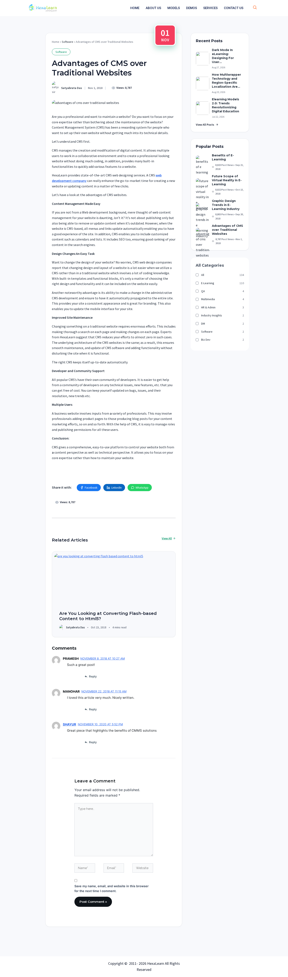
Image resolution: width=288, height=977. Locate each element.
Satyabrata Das (71, 88)
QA (203, 291)
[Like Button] (140, 87)
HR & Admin (208, 307)
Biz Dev (205, 339)
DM (203, 323)
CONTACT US (233, 8)
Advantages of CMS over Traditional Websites (227, 229)
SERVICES (210, 8)
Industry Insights (211, 315)
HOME (134, 8)
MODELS (173, 8)
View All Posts (205, 124)
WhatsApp (142, 487)
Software (67, 42)
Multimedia (208, 299)
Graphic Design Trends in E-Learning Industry (226, 205)
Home (55, 42)
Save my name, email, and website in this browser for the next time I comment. (111, 888)
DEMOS (191, 8)
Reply (93, 676)
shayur (69, 724)
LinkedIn (116, 487)
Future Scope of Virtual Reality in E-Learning (227, 180)
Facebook (91, 487)
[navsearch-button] (255, 8)
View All (167, 538)
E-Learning (207, 283)
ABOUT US (153, 8)
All (202, 275)
